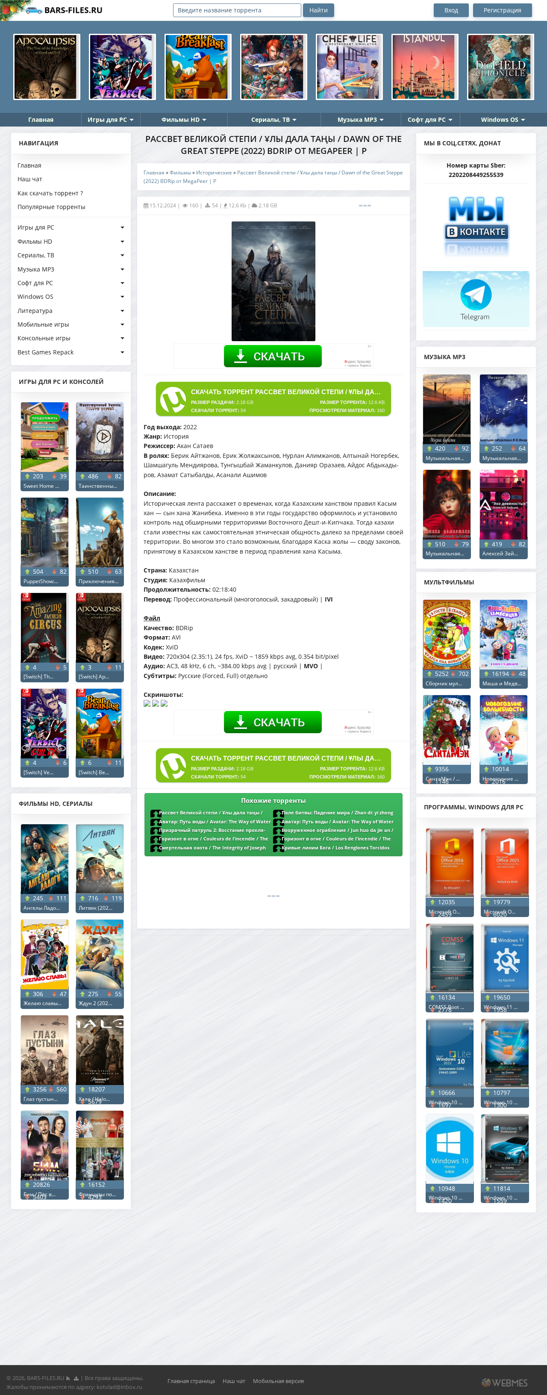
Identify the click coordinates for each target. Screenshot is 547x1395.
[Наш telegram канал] (476, 296)
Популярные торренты (51, 207)
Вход (451, 10)
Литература (35, 311)
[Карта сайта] (76, 1378)
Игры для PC (107, 119)
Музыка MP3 (357, 119)
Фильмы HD (181, 119)
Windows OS (499, 119)
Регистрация (502, 10)
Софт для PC (427, 119)
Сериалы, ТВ (270, 119)
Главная (40, 119)
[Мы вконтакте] (476, 223)
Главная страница (191, 1381)
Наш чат (30, 179)
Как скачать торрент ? (50, 193)
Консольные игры (44, 338)
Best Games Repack (46, 352)
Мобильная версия (278, 1381)
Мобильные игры (43, 324)
